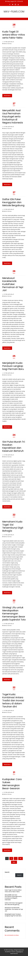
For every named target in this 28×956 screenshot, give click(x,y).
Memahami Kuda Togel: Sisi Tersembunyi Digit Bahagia (12, 526)
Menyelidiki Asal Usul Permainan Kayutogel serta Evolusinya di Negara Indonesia (12, 116)
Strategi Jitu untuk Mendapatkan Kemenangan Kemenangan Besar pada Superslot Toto (14, 613)
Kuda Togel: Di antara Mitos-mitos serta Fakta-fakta (13, 34)
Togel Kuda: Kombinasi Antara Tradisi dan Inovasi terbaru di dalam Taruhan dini (13, 700)
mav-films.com (14, 11)
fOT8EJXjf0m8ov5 (9, 42)
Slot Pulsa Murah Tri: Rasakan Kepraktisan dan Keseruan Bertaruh (13, 446)
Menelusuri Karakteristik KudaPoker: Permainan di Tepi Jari (12, 284)
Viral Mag (18, 951)
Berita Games (8, 43)
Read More (7, 96)
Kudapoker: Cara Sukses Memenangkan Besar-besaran (12, 784)
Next (14, 862)
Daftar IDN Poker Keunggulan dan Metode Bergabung (13, 202)
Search (7, 872)
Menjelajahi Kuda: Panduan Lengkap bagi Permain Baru (13, 366)
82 (20, 858)
